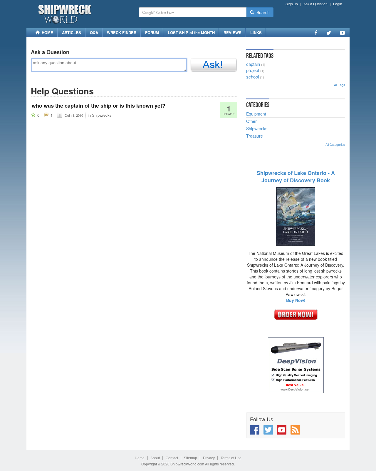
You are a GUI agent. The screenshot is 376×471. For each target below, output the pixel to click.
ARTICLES (71, 32)
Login (337, 3)
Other (251, 121)
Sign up (292, 3)
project (252, 70)
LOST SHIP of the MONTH (191, 32)
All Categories (335, 144)
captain (253, 64)
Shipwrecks (102, 115)
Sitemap (190, 458)
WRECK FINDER (121, 32)
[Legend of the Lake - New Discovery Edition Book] (295, 216)
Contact (172, 458)
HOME (46, 32)
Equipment (256, 114)
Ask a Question (315, 3)
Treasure (254, 136)
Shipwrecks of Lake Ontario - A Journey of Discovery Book (296, 176)
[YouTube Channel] (342, 32)
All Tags (339, 84)
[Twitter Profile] (328, 32)
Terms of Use (231, 458)
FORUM (152, 32)
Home (140, 458)
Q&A (94, 32)
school (252, 77)
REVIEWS (232, 32)
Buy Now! (296, 300)
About (155, 458)
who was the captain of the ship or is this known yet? (98, 105)
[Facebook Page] (316, 32)
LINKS (256, 32)
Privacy (209, 458)
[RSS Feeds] (295, 430)
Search (262, 12)
